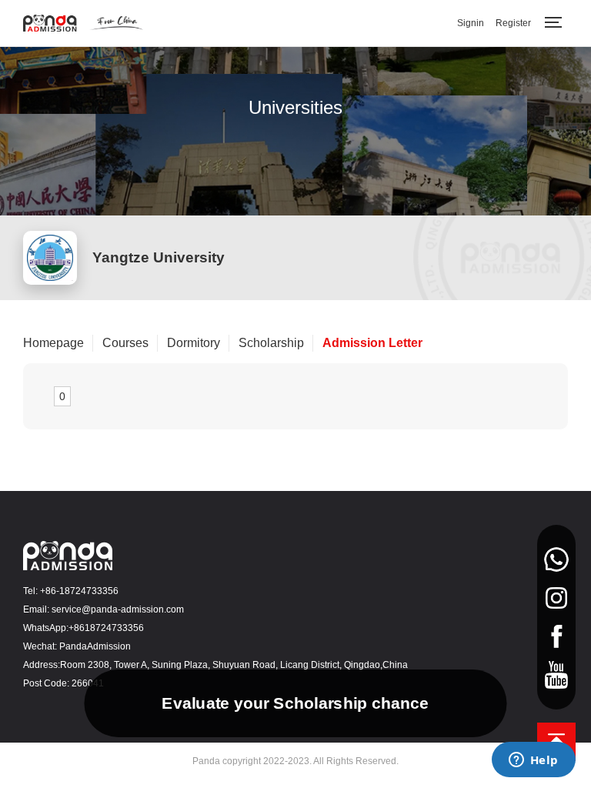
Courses (125, 342)
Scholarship (271, 342)
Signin (470, 23)
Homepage (53, 342)
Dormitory (193, 342)
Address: (41, 664)
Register (513, 23)
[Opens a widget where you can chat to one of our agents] (533, 761)
